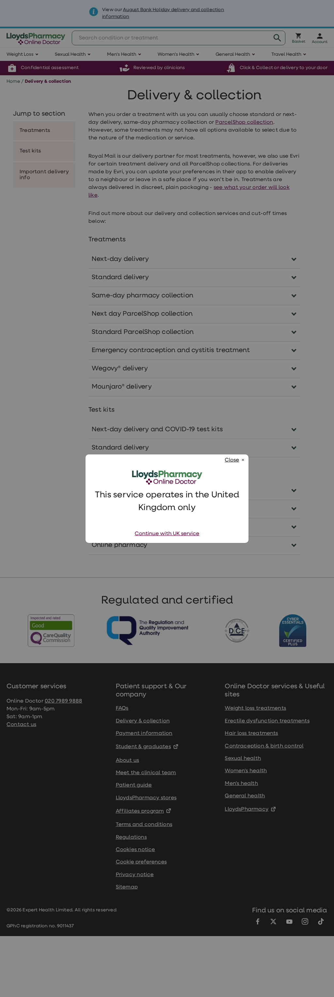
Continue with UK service (167, 533)
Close (232, 460)
